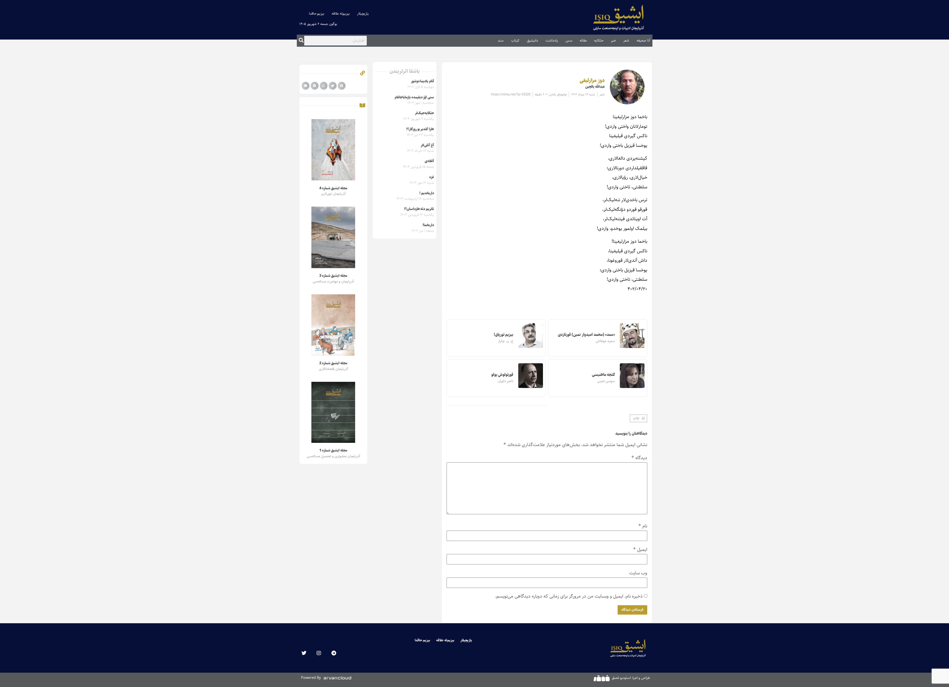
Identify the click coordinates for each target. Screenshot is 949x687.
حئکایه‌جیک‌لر (424, 113)
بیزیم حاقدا (316, 13)
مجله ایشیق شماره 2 (333, 363)
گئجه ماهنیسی (603, 375)
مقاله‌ (583, 40)
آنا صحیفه (643, 40)
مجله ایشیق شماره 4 (333, 188)
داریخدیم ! (426, 193)
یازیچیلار (363, 13)
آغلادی (429, 161)
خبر (613, 40)
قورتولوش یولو (502, 375)
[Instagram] (319, 653)
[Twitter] (304, 653)
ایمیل (640, 549)
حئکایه (599, 40)
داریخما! (428, 225)
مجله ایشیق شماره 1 (333, 450)
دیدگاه (639, 457)
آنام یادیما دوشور (422, 81)
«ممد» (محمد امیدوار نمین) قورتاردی (586, 335)
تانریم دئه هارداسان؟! (419, 209)
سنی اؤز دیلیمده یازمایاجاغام (414, 97)
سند (501, 40)
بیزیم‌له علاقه (341, 13)
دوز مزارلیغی (592, 81)
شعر (626, 40)
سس (568, 40)
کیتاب (515, 40)
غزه (431, 177)
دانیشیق (532, 40)
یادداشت (551, 40)
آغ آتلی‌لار (427, 145)
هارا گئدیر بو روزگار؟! (420, 129)
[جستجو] (301, 40)
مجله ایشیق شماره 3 (333, 276)
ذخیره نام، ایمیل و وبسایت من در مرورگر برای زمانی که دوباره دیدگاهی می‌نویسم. (569, 596)
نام (642, 526)
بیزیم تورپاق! (504, 335)
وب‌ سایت (638, 573)
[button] (638, 418)
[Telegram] (334, 653)
